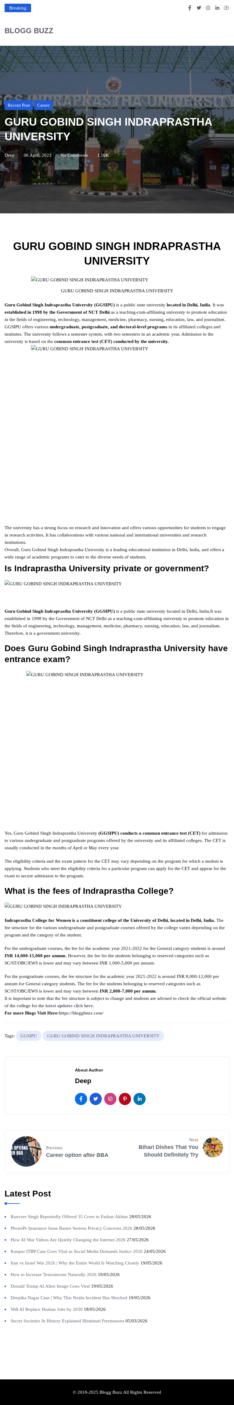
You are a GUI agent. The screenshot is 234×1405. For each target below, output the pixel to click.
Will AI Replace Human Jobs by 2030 (47, 1309)
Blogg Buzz (29, 31)
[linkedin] (139, 1099)
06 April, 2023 (37, 155)
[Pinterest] (125, 1099)
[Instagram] (110, 1099)
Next (193, 1139)
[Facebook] (81, 1099)
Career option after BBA (77, 1155)
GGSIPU (28, 1035)
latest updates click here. (69, 1005)
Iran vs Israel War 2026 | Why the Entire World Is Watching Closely (75, 1263)
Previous (54, 1147)
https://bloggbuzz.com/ (81, 1013)
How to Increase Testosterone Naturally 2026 (54, 1274)
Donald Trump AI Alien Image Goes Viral (50, 1286)
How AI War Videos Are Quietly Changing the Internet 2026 (68, 1239)
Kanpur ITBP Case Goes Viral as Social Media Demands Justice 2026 (77, 1251)
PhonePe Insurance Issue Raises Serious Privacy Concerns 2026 (71, 1228)
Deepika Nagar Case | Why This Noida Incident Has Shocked (69, 1297)
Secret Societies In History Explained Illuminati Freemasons (67, 1320)
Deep (10, 155)
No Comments (74, 155)
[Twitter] (96, 1099)
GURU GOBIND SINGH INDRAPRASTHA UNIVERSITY (103, 1035)
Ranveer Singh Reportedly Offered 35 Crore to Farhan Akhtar (69, 1216)
